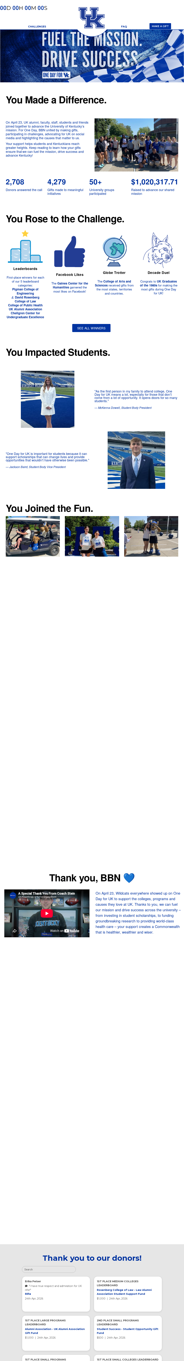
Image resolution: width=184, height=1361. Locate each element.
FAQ (124, 26)
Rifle (28, 1294)
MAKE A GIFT (160, 26)
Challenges (37, 26)
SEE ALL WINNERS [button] (91, 328)
